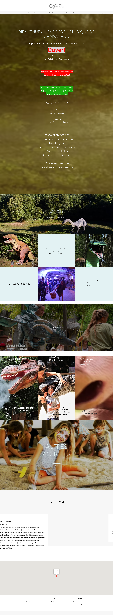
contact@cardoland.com (55, 604)
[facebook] (105, 13)
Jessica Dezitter (40, 521)
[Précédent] (6, 537)
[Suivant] (106, 537)
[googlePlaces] (102, 13)
